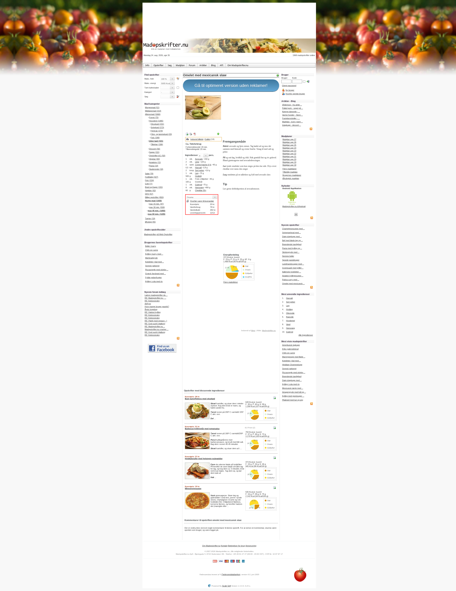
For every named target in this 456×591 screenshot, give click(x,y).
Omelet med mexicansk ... (293, 283)
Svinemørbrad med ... (291, 233)
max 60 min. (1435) (156, 214)
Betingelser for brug (236, 546)
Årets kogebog (151, 309)
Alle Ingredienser (306, 335)
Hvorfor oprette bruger (295, 94)
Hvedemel (290, 321)
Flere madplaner (290, 169)
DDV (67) (149, 194)
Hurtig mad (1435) (153, 201)
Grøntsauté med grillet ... (293, 268)
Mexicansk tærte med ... (292, 388)
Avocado (199, 159)
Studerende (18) (156, 169)
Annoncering (250, 546)
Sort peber (199, 170)
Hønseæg (199, 187)
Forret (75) (154, 117)
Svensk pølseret (152, 266)
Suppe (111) (154, 152)
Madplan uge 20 (289, 159)
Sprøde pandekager (290, 260)
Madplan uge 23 (289, 151)
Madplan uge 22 (289, 154)
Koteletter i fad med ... (154, 262)
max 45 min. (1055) (156, 211)
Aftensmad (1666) (152, 114)
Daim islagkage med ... (292, 236)
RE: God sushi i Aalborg (155, 324)
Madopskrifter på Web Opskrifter (158, 234)
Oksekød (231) (157, 124)
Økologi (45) (150, 222)
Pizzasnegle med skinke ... (156, 270)
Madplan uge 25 (289, 145)
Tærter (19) (150, 218)
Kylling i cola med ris (154, 281)
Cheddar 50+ (200, 190)
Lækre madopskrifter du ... (156, 295)
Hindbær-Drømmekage (292, 365)
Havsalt (198, 167)
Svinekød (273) (157, 127)
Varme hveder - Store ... (292, 115)
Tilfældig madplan (290, 172)
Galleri (207, 139)
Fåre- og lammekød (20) (161, 134)
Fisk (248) (155, 138)
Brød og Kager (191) (154, 187)
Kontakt (224, 546)
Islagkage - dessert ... (291, 125)
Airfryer (148, 304)
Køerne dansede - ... (291, 112)
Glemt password (289, 85)
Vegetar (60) (154, 159)
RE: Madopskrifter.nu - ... (155, 298)
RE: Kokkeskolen (152, 301)
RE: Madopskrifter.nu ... (155, 326)
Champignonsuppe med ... (293, 229)
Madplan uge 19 (289, 162)
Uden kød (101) (156, 141)
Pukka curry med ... (290, 280)
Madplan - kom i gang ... (292, 122)
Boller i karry (150, 246)
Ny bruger (290, 90)
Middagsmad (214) (153, 111)
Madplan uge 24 (289, 148)
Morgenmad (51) (152, 107)
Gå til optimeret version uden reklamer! (231, 85)
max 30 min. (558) (157, 207)
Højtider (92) (150, 190)
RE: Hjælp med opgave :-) (156, 321)
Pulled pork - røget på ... (292, 108)
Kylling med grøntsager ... (293, 396)
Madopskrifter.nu (269, 331)
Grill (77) (148, 184)
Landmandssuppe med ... (293, 264)
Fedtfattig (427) (151, 177)
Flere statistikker (230, 282)
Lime (197, 162)
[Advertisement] (250, 116)
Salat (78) (149, 174)
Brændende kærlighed (291, 244)
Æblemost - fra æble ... (292, 105)
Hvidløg (289, 309)
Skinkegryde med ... (290, 252)
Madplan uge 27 (289, 139)
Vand (288, 324)
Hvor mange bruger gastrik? (157, 306)
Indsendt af (248, 331)
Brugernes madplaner (292, 175)
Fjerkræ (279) (157, 131)
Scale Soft (226, 586)
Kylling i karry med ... (154, 254)
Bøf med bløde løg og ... (292, 240)
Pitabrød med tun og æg (292, 400)
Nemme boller (288, 256)
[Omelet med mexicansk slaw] (203, 108)
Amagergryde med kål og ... (294, 392)
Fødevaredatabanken (231, 574)
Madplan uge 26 (289, 142)
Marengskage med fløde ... (293, 357)
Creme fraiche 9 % (203, 165)
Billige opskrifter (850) (154, 197)
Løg (196, 173)
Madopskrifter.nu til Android (293, 206)
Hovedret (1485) (156, 121)
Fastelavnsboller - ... (291, 118)
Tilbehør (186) (157, 144)
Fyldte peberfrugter (153, 277)
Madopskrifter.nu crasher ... (157, 329)
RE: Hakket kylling (152, 312)
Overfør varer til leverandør (202, 201)
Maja (253, 331)
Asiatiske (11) (155, 162)
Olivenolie (290, 313)
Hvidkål (198, 176)
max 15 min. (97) (156, 204)
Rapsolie (290, 317)
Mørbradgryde (151, 258)
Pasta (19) (153, 166)
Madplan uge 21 (289, 156)
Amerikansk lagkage (291, 345)
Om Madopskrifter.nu (211, 546)
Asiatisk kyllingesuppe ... (292, 276)
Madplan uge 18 (289, 165)
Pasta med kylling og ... (292, 248)
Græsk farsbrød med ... (155, 274)
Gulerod (198, 185)
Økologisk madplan (291, 178)
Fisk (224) (149, 180)
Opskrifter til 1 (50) (157, 156)
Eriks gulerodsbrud (290, 349)
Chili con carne (151, 250)
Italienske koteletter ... (291, 272)
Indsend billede (196, 139)
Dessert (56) (154, 149)
